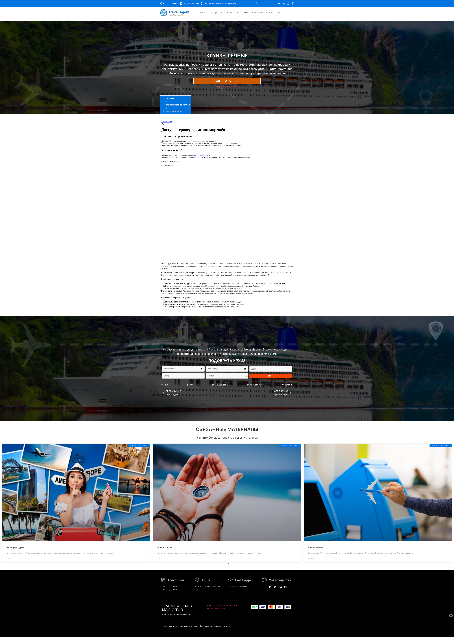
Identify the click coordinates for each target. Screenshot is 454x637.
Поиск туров (232, 13)
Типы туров (257, 13)
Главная (202, 13)
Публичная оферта (216, 608)
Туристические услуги (178, 104)
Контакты (281, 13)
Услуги (245, 13)
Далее (271, 376)
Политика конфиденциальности (222, 605)
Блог (268, 13)
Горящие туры (216, 13)
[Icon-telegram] (283, 3)
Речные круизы (226, 86)
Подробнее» (11, 559)
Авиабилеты (315, 547)
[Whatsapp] (288, 3)
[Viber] (292, 3)
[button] (257, 3)
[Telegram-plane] (279, 3)
